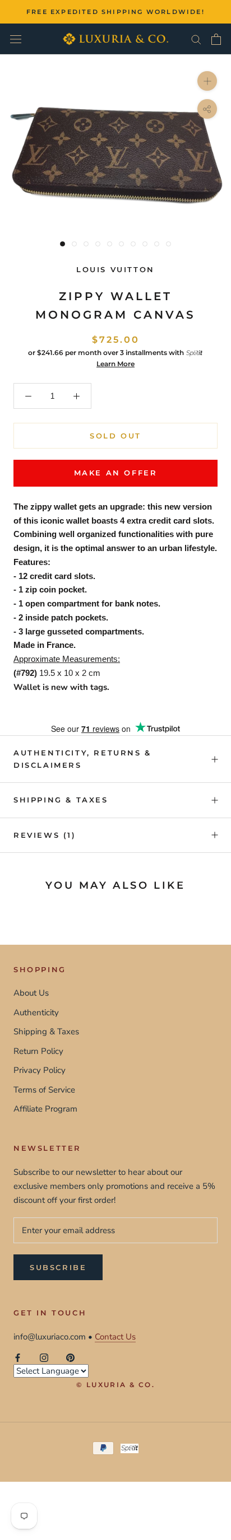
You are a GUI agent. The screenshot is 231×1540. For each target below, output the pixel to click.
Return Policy (38, 1051)
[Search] (196, 39)
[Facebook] (17, 1357)
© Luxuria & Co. (115, 1384)
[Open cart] (216, 39)
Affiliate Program (45, 1108)
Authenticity (36, 1012)
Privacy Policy (39, 1070)
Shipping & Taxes (60, 799)
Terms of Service (44, 1089)
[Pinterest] (70, 1357)
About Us (31, 992)
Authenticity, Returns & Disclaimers (82, 758)
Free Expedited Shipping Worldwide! (115, 12)
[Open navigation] (15, 39)
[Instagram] (44, 1357)
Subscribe (58, 1267)
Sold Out (115, 435)
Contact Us (115, 1336)
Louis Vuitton (115, 269)
